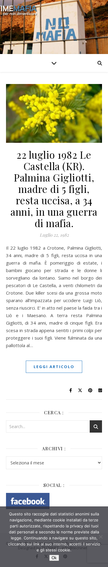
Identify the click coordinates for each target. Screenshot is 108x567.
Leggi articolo (54, 366)
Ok (54, 558)
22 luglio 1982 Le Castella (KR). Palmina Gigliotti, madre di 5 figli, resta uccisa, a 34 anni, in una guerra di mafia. (54, 189)
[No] (101, 537)
